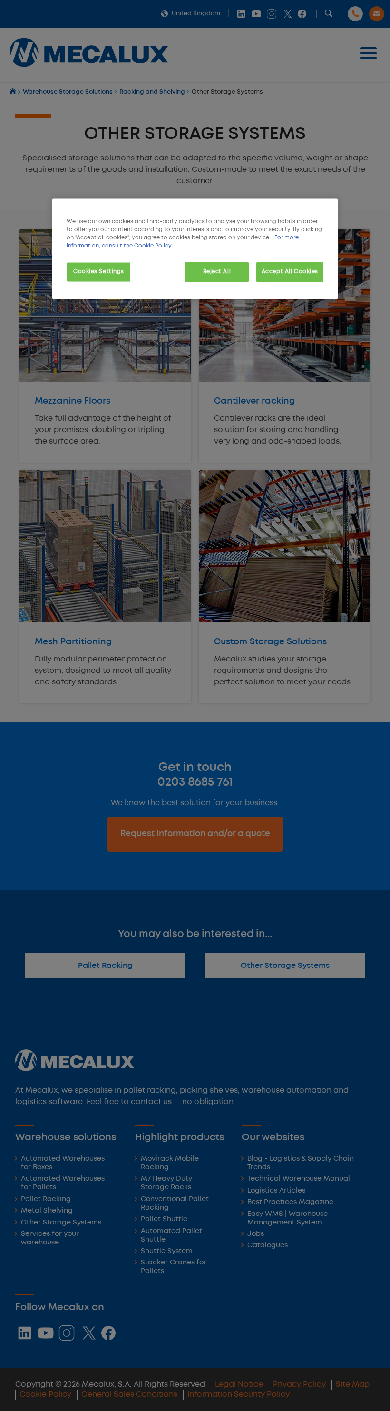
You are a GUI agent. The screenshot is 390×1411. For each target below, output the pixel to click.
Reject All (217, 271)
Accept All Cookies (290, 271)
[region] (195, 248)
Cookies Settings (98, 271)
